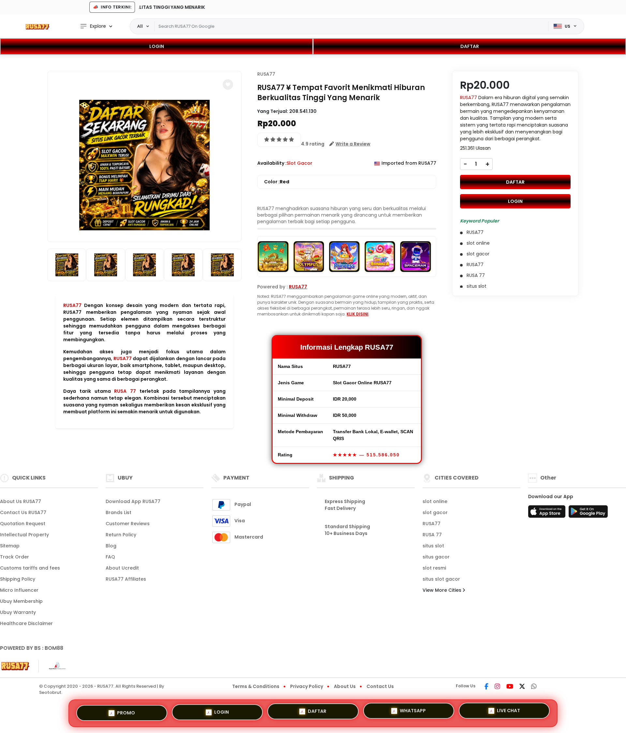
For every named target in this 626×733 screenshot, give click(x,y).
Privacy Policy (306, 686)
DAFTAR (469, 46)
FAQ (110, 557)
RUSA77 (72, 305)
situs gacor (436, 557)
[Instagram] (497, 687)
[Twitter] (522, 687)
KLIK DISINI (357, 314)
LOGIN (156, 46)
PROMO (126, 712)
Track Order (14, 557)
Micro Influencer (19, 590)
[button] (228, 84)
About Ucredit (122, 568)
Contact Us (380, 686)
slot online (435, 501)
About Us (345, 686)
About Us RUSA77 (20, 501)
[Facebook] (486, 687)
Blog (111, 545)
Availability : (272, 163)
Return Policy (121, 534)
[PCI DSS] (15, 666)
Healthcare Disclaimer (26, 623)
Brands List (118, 512)
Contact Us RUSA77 (23, 512)
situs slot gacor (441, 579)
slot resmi (434, 568)
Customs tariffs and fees (30, 568)
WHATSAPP (413, 713)
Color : (276, 181)
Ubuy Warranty (18, 612)
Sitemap (10, 545)
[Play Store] (588, 513)
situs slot (433, 545)
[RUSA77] (37, 26)
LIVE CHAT (508, 712)
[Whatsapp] (534, 687)
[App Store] (547, 513)
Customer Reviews (128, 523)
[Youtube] (510, 687)
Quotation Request (22, 523)
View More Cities (443, 590)
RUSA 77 (125, 391)
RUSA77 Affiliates (126, 579)
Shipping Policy (17, 579)
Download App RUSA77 (133, 501)
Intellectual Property (24, 534)
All (140, 26)
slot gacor (435, 512)
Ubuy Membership (21, 601)
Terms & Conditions (255, 686)
